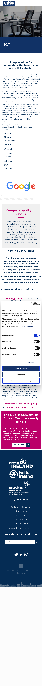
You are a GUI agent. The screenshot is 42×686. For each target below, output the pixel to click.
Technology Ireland (13, 298)
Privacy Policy (20, 511)
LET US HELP (19, 445)
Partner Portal (20, 520)
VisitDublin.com (20, 524)
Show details (31, 362)
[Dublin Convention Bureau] (9, 3)
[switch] (37, 341)
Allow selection (21, 375)
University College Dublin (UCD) (21, 404)
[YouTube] (21, 554)
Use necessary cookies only (21, 381)
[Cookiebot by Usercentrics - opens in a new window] (31, 303)
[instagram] (26, 554)
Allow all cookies (21, 369)
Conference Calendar (20, 507)
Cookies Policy (20, 515)
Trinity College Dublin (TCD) (19, 407)
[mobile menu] (39, 3)
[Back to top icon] (21, 566)
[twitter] (16, 554)
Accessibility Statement (20, 528)
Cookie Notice (27, 326)
